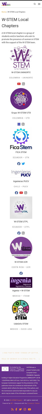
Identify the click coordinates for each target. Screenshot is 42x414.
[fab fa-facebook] (18, 164)
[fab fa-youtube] (19, 84)
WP (12, 403)
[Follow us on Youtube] (29, 409)
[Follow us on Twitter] (20, 409)
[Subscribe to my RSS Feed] (12, 409)
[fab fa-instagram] (23, 84)
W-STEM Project (16, 400)
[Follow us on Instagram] (25, 409)
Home (4, 12)
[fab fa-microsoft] (19, 125)
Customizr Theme (33, 403)
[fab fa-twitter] (23, 164)
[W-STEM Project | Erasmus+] (6, 3)
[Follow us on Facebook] (16, 409)
